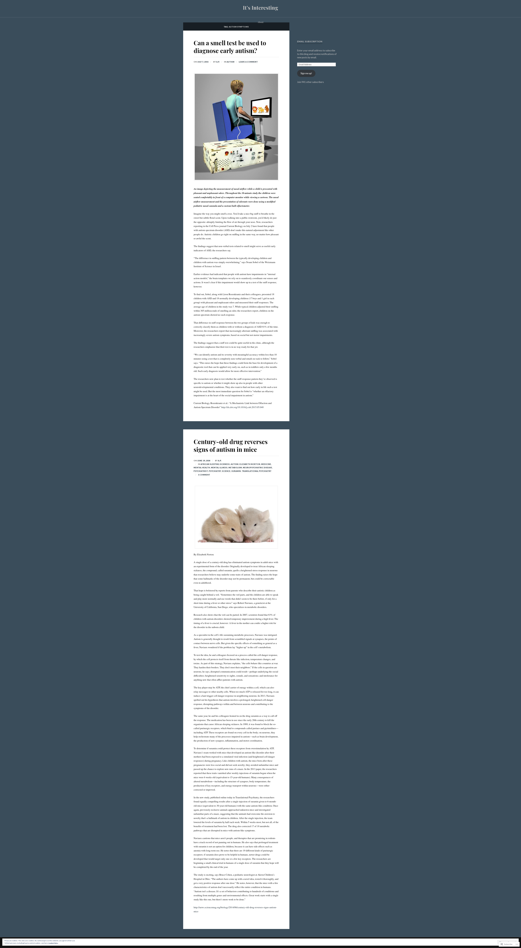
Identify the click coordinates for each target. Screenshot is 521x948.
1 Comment (204, 475)
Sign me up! (306, 73)
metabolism (235, 467)
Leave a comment (248, 62)
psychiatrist (201, 471)
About (260, 22)
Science (226, 471)
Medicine (266, 464)
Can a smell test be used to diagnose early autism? (230, 46)
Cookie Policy (53, 943)
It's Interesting (260, 7)
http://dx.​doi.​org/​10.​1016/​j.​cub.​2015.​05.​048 (242, 407)
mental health (202, 467)
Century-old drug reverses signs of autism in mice (231, 445)
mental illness (219, 467)
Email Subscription (309, 41)
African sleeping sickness (215, 464)
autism (230, 62)
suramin (236, 471)
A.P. (218, 62)
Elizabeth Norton (249, 464)
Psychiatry (215, 471)
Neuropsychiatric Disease (257, 467)
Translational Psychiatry (256, 471)
